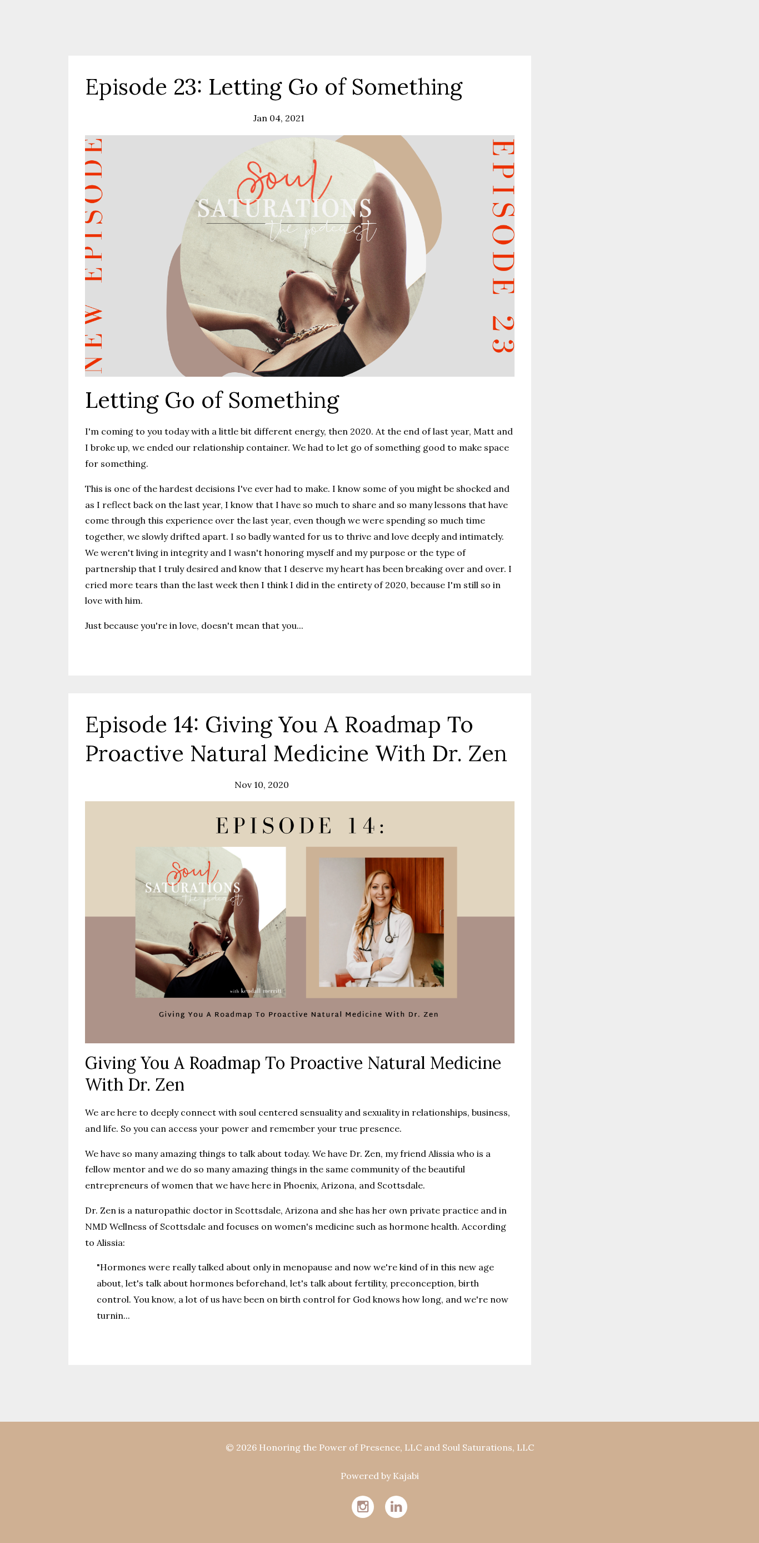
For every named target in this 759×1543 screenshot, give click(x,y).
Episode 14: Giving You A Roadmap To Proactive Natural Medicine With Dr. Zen (296, 738)
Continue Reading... (129, 650)
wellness (223, 118)
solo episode (173, 118)
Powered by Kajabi (380, 1475)
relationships (113, 118)
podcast (102, 784)
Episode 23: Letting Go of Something (273, 86)
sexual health (153, 784)
